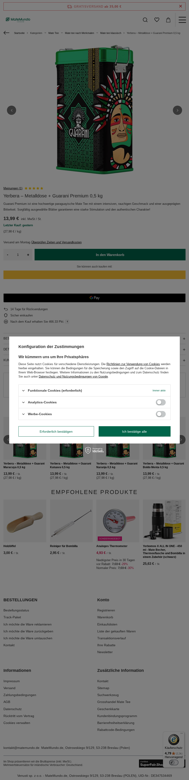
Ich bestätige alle (134, 431)
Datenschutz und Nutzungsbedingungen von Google (73, 376)
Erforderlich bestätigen (56, 431)
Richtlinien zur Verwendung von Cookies (133, 364)
